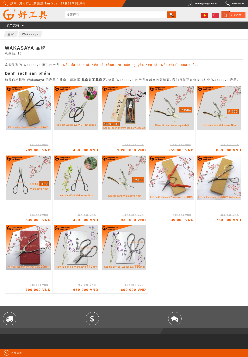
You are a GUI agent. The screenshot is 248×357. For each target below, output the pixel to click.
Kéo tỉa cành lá (76, 65)
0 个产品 (236, 15)
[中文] (215, 15)
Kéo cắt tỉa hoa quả (178, 65)
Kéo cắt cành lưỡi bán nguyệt (117, 65)
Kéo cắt (152, 65)
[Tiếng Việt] (204, 15)
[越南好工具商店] (25, 19)
